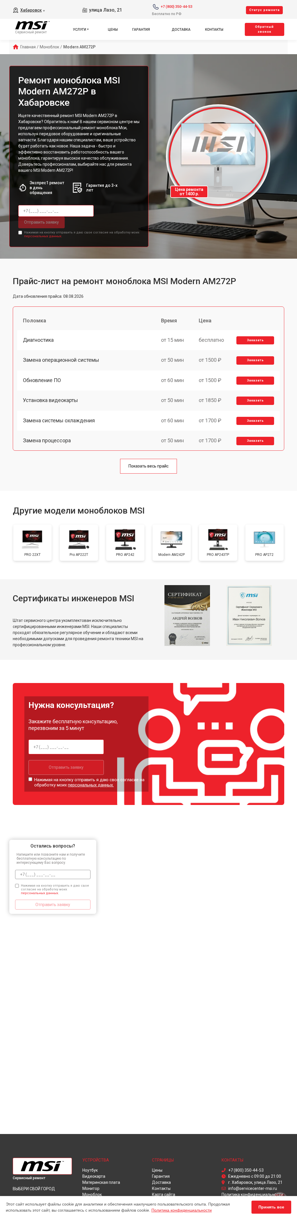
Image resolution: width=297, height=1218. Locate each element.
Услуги (79, 30)
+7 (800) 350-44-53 (176, 6)
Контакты (214, 30)
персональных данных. (43, 236)
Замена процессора (47, 440)
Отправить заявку (41, 222)
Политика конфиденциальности (181, 1210)
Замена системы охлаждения (59, 420)
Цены (113, 30)
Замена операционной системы (61, 360)
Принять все (271, 1207)
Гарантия (141, 30)
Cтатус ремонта (264, 10)
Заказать (255, 340)
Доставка (181, 30)
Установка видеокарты (50, 400)
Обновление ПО (42, 380)
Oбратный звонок (264, 29)
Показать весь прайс (148, 466)
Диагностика (38, 340)
